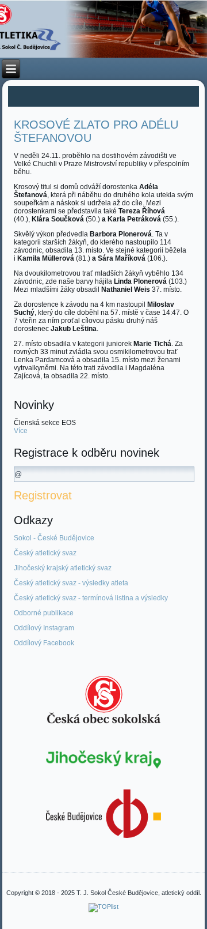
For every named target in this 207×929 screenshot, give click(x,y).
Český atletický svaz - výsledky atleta (71, 583)
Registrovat (43, 495)
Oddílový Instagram (44, 628)
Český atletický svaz (45, 553)
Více (21, 431)
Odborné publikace (44, 613)
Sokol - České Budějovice (54, 538)
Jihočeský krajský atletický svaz (63, 568)
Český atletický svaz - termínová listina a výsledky (91, 598)
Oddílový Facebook (44, 643)
